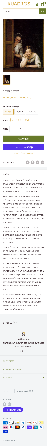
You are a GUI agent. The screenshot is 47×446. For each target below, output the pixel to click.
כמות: (5, 129)
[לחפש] (42, 11)
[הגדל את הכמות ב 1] (29, 129)
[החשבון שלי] (37, 4)
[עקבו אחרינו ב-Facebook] (4, 404)
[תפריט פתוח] (4, 4)
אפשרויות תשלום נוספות (24, 153)
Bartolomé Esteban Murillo (17, 98)
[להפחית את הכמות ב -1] (12, 129)
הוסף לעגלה (23, 138)
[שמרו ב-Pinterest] (32, 162)
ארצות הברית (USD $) (25, 391)
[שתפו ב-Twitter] (37, 162)
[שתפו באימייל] (42, 162)
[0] (42, 4)
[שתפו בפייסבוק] (28, 162)
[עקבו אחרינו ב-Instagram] (9, 404)
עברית (6, 391)
